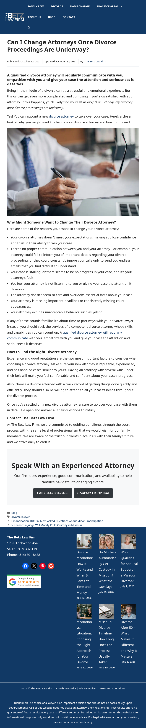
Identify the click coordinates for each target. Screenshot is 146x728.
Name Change (80, 6)
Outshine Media (66, 688)
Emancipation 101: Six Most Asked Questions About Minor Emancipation (57, 521)
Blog (51, 17)
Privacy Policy (87, 688)
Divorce (57, 6)
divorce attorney (61, 116)
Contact (68, 17)
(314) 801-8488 (29, 554)
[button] (29, 27)
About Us (34, 17)
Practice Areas (107, 6)
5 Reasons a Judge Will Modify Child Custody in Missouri (46, 525)
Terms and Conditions (111, 688)
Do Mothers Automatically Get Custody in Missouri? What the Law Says (107, 569)
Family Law (36, 6)
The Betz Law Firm (95, 61)
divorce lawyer (20, 517)
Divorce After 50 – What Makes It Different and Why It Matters (129, 639)
